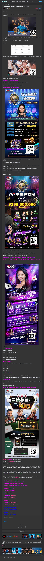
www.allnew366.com (13, 509)
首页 (10, 1)
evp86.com (17, 477)
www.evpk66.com (13, 493)
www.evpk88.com (13, 495)
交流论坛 (13, 1)
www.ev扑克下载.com (11, 492)
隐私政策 (11, 557)
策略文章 (20, 1)
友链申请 (5, 557)
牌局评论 (27, 1)
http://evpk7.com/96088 (12, 498)
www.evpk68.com (12, 497)
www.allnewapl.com (12, 512)
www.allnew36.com (13, 507)
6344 (10, 536)
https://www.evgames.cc (12, 502)
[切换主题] (42, 555)
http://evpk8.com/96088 (12, 473)
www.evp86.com (8, 11)
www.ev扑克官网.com (11, 490)
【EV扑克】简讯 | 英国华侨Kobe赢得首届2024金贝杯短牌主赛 (16, 6)
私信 (40, 8)
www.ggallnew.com (13, 514)
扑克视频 (23, 1)
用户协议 (14, 557)
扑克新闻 (17, 1)
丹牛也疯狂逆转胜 (10, 461)
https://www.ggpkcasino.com (13, 505)
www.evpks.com (12, 486)
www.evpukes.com (11, 500)
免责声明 (8, 557)
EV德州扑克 (6, 8)
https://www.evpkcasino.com (13, 504)
